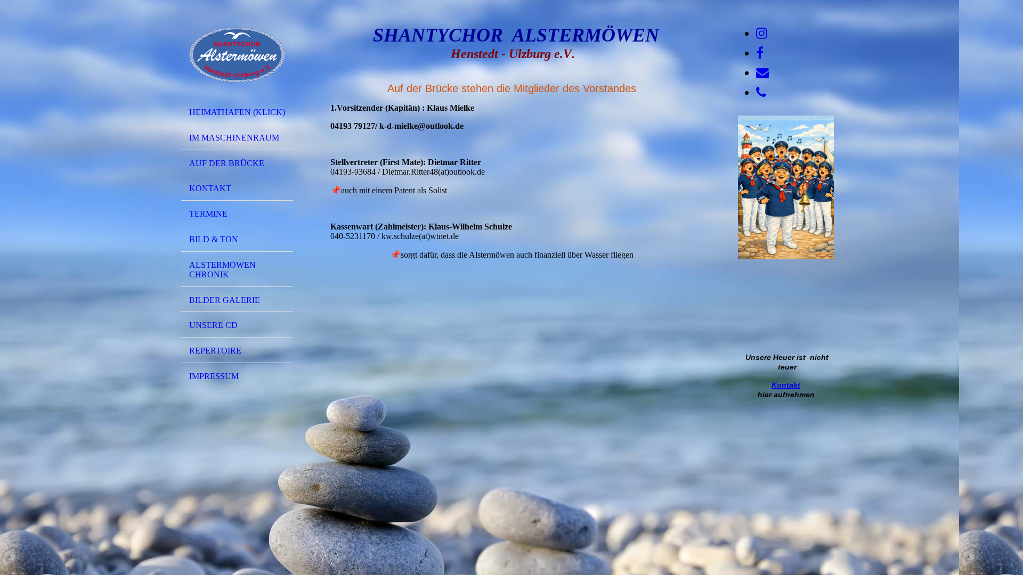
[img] (237, 55)
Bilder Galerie (224, 300)
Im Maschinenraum (234, 137)
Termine (208, 213)
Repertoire (215, 350)
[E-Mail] (762, 73)
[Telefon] (761, 93)
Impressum (214, 376)
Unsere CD (213, 325)
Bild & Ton (213, 239)
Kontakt (210, 188)
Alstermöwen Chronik (222, 269)
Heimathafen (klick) (237, 112)
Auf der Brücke (226, 163)
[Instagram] (761, 33)
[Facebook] (760, 53)
